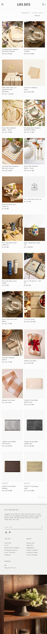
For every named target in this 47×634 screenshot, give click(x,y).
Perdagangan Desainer (11, 550)
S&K (5, 565)
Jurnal (6, 545)
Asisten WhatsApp (32, 554)
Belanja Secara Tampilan (12, 547)
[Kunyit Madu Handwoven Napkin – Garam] (34, 151)
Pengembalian (30, 547)
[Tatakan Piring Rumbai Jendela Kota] (34, 425)
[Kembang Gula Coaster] (12, 383)
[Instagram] (6, 532)
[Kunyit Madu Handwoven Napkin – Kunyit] (12, 113)
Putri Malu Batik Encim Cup (32, 199)
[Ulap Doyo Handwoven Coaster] (12, 342)
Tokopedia (7, 554)
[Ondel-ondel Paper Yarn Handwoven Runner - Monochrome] (12, 73)
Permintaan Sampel (32, 552)
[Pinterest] (10, 532)
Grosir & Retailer (10, 552)
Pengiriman (30, 545)
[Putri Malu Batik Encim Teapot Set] (12, 228)
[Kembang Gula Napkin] (34, 344)
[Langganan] (42, 527)
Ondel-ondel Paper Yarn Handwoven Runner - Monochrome (9, 89)
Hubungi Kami (30, 543)
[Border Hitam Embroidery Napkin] (12, 304)
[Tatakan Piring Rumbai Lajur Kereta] (12, 425)
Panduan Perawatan (32, 550)
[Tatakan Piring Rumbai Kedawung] (12, 466)
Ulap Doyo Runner (29, 319)
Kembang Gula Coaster (8, 400)
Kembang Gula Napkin (30, 360)
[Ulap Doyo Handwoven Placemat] (34, 34)
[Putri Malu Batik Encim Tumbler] (12, 266)
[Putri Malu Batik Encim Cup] (34, 186)
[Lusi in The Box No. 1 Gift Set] (34, 266)
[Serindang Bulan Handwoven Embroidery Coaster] (12, 151)
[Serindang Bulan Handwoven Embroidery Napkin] (34, 113)
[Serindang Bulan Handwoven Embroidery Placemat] (12, 34)
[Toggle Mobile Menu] (3, 4)
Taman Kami (7, 543)
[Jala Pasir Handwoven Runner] (34, 73)
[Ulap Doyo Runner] (34, 304)
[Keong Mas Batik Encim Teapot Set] (12, 189)
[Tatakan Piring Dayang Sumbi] (34, 466)
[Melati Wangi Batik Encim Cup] (34, 228)
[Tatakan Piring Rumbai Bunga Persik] (34, 383)
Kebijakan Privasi (10, 567)
